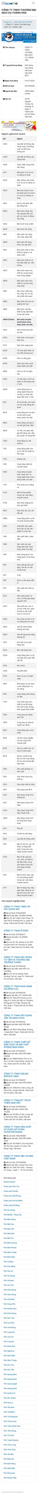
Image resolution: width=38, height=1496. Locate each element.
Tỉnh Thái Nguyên (10, 1417)
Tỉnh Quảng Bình (10, 1374)
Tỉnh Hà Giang (9, 1276)
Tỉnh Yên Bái (8, 1454)
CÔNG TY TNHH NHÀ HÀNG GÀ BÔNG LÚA (18, 987)
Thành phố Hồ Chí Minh (23, 22)
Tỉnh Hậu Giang (9, 1294)
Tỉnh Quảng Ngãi (10, 1384)
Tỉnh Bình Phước (10, 1248)
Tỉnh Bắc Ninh (9, 1233)
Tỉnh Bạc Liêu (8, 1229)
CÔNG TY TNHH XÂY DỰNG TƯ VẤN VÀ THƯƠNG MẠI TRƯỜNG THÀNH (18, 960)
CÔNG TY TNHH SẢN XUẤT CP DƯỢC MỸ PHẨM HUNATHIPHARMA (17, 1129)
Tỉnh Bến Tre (8, 1238)
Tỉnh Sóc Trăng (9, 1398)
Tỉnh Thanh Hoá (9, 1421)
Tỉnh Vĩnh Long (9, 1445)
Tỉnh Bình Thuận (10, 1252)
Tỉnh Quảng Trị (9, 1393)
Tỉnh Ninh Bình (9, 1356)
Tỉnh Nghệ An (8, 1351)
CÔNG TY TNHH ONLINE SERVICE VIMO (16, 1075)
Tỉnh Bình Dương (10, 1243)
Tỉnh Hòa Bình (9, 1299)
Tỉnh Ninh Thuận (10, 1360)
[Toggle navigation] (33, 3)
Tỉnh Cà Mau (8, 1262)
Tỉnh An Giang (9, 1210)
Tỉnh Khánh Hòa (9, 1309)
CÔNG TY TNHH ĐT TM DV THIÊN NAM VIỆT (17, 1101)
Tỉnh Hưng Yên (9, 1304)
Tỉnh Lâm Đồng (9, 1327)
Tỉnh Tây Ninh (8, 1407)
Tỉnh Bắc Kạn (8, 1224)
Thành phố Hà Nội (10, 1191)
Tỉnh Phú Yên (8, 1370)
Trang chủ (7, 22)
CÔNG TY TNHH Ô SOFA (16, 930)
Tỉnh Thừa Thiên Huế (11, 1426)
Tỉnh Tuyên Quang (10, 1440)
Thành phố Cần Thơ (11, 1186)
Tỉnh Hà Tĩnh (8, 1285)
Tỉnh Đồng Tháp (9, 1478)
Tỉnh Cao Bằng (9, 1266)
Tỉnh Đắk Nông (9, 1464)
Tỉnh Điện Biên (9, 1468)
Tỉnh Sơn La (8, 1403)
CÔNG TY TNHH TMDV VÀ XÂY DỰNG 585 (17, 907)
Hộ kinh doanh (9, 1182)
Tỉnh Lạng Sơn (9, 1332)
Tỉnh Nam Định (9, 1346)
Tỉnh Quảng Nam (10, 1379)
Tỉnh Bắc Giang (9, 1219)
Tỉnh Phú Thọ (8, 1365)
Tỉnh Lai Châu (8, 1323)
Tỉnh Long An (8, 1341)
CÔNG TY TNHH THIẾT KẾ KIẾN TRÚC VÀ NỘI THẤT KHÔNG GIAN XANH (17, 1044)
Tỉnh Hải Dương (9, 1290)
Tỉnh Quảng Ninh (10, 1388)
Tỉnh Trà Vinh (8, 1435)
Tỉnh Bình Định (9, 1257)
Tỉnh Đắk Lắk (8, 1459)
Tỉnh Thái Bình (9, 1412)
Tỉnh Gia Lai (8, 1271)
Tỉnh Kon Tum (8, 1318)
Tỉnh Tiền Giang (9, 1431)
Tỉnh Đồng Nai (9, 1473)
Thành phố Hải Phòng (12, 1196)
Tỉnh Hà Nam (8, 1280)
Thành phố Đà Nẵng (11, 1205)
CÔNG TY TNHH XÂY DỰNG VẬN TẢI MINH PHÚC (18, 1016)
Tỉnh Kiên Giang (9, 1313)
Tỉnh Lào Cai (8, 1337)
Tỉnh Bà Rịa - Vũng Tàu (12, 1215)
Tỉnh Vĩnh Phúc (9, 1449)
